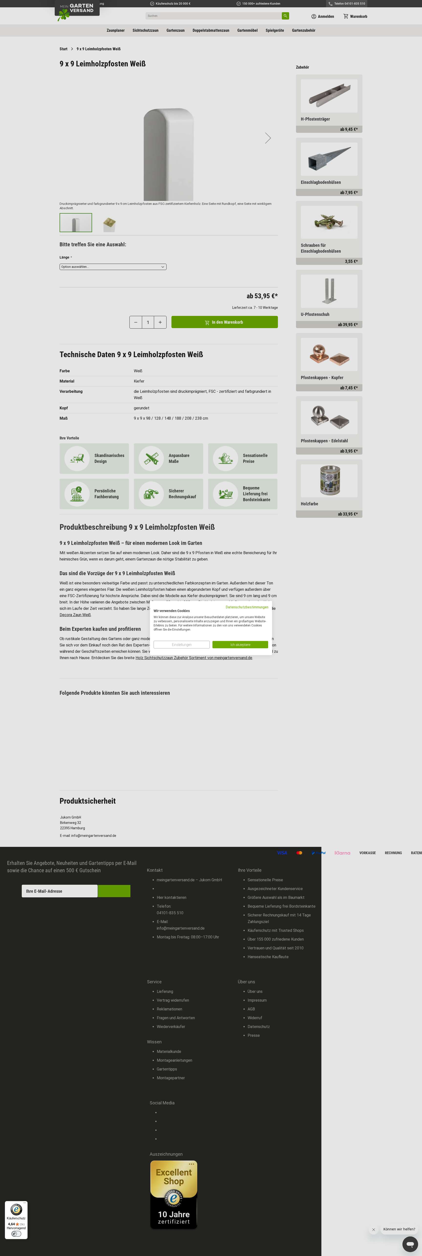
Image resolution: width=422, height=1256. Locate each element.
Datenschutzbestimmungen (247, 607)
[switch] (16, 1234)
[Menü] (25, 1204)
